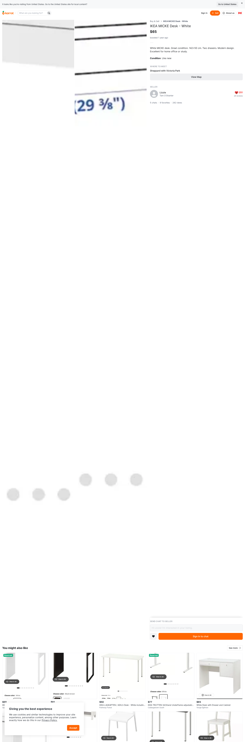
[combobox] (32, 13)
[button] (235, 648)
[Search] (49, 13)
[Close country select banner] (242, 3)
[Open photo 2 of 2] (111, 331)
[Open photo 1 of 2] (38, 331)
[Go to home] (8, 13)
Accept (73, 727)
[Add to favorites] (153, 636)
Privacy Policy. (49, 720)
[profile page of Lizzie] (154, 94)
